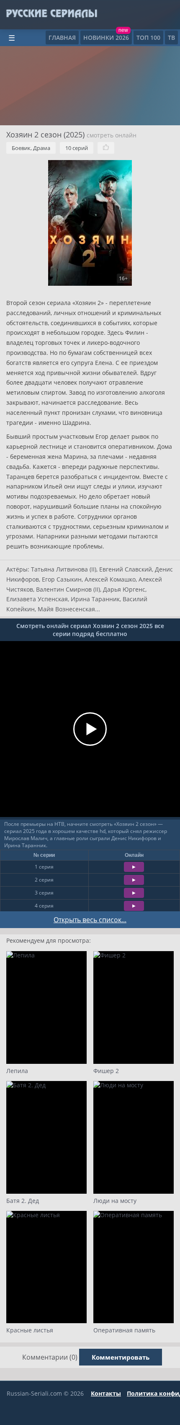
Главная (62, 37)
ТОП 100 (148, 37)
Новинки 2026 (106, 37)
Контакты (106, 1393)
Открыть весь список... (90, 919)
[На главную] (51, 14)
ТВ (171, 37)
